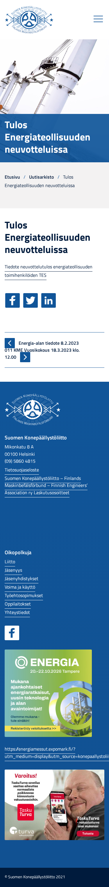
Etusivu (12, 176)
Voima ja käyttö (20, 586)
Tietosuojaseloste (22, 469)
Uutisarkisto (41, 176)
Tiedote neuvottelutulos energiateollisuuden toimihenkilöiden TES (48, 271)
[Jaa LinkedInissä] (50, 304)
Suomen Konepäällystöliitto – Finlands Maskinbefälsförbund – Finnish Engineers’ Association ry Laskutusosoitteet (46, 485)
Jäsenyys (13, 569)
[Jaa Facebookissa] (14, 304)
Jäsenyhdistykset (21, 578)
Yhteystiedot (17, 612)
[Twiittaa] (32, 304)
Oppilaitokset (18, 603)
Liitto (10, 561)
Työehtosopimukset (24, 595)
